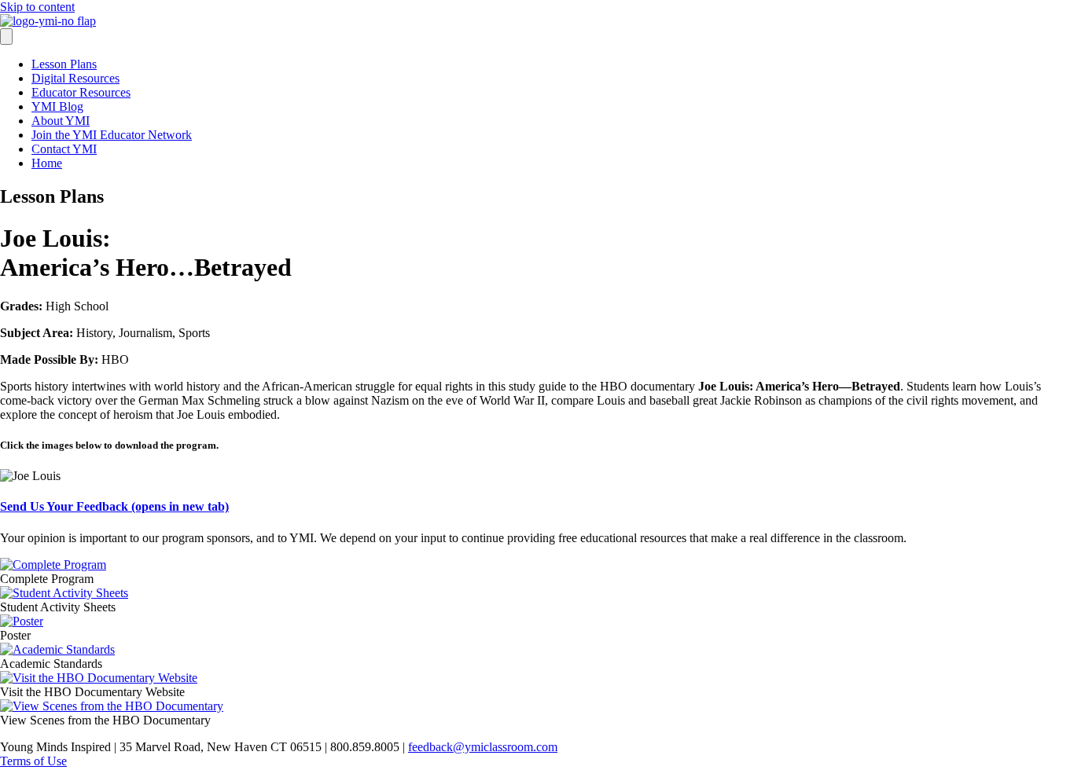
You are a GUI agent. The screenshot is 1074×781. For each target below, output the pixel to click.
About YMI (60, 120)
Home (46, 163)
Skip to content (37, 6)
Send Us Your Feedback (114, 506)
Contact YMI (64, 149)
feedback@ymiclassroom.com (482, 747)
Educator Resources (81, 92)
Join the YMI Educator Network (111, 134)
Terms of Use (33, 761)
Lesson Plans (64, 64)
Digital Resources (75, 78)
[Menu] (6, 36)
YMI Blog (57, 106)
